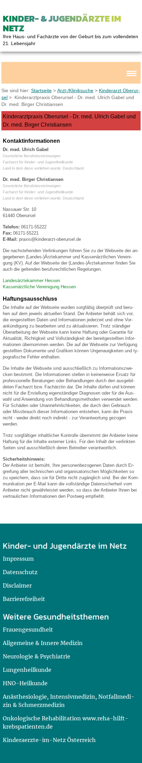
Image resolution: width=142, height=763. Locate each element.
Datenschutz (20, 572)
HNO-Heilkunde (25, 683)
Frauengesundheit (28, 629)
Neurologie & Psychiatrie (36, 656)
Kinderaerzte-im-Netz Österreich (49, 740)
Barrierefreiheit (24, 598)
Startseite (41, 90)
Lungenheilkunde (27, 669)
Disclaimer (17, 585)
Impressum (18, 558)
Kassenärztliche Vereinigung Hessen (39, 286)
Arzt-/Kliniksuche (75, 90)
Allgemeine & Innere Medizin (43, 643)
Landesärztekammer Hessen (31, 280)
